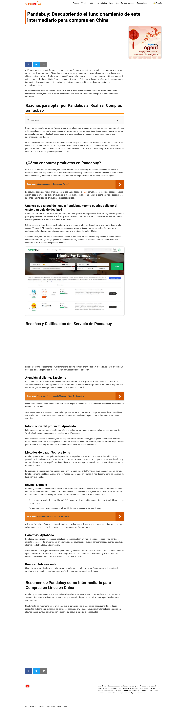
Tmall (83, 3)
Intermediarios (101, 3)
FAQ (111, 3)
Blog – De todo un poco (125, 3)
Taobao (76, 3)
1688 (91, 3)
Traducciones (142, 3)
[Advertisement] (74, 43)
